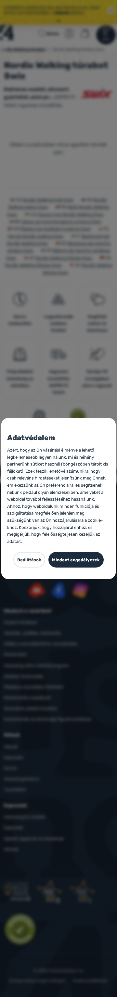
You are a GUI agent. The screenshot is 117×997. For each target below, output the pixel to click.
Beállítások (29, 559)
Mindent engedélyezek (76, 559)
